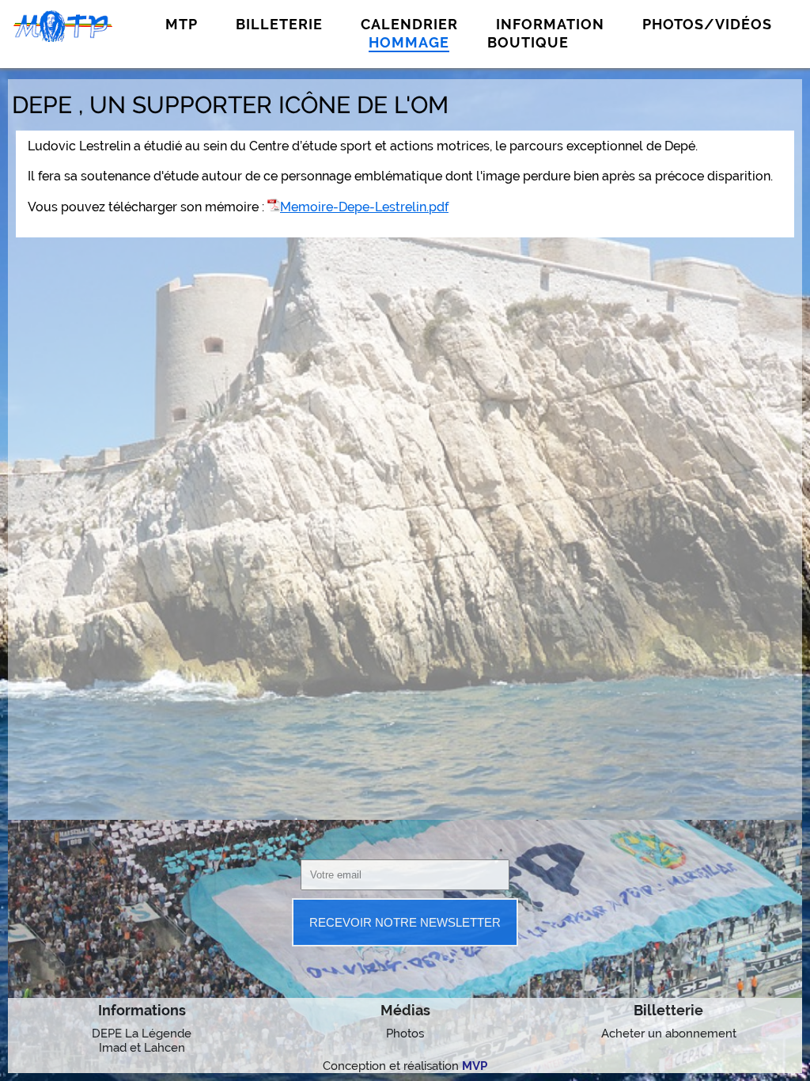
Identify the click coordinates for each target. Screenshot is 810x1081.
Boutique (528, 42)
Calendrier (409, 24)
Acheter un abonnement (668, 1033)
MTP (181, 24)
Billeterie (279, 24)
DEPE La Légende (141, 1033)
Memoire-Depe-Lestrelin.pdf (364, 206)
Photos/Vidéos (707, 24)
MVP (474, 1066)
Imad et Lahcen (142, 1048)
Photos (405, 1033)
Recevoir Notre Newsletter (405, 922)
